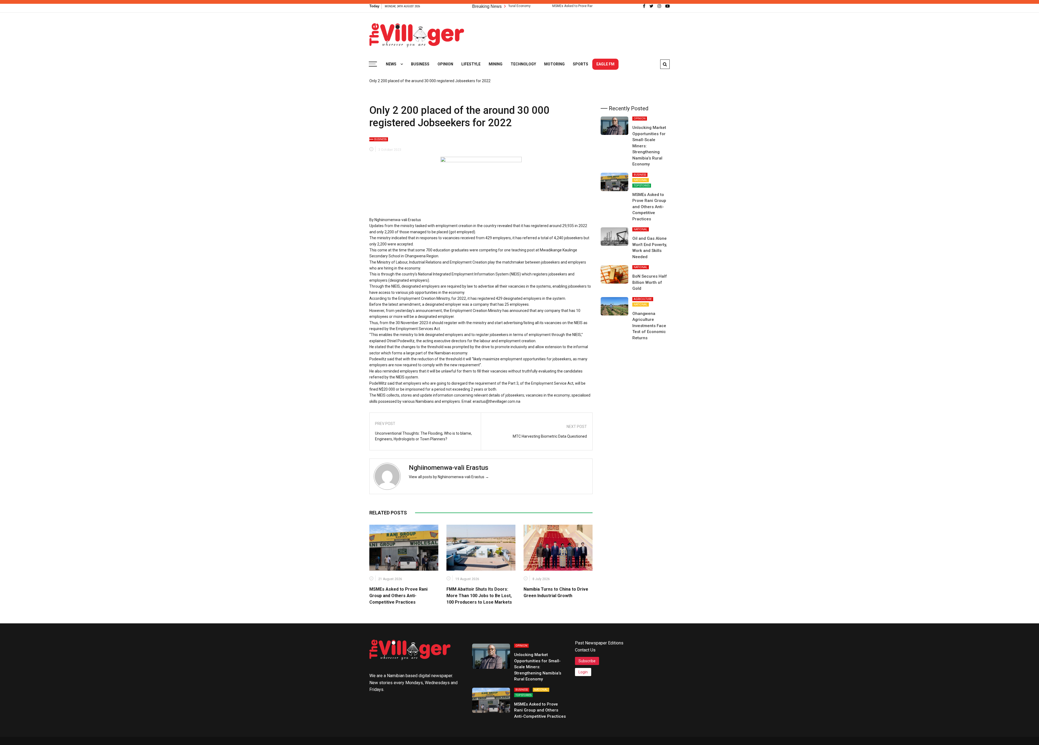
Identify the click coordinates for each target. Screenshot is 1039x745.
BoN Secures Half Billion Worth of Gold (649, 282)
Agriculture (643, 299)
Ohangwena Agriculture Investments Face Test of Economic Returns (649, 325)
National (640, 180)
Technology (523, 64)
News (391, 64)
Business (420, 64)
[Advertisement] (571, 32)
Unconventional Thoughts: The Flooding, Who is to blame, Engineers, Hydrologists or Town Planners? (423, 436)
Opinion (445, 64)
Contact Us (585, 650)
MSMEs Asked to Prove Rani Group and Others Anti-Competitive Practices (572, 6)
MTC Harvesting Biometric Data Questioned (550, 436)
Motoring (554, 64)
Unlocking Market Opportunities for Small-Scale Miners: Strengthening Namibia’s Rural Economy (537, 666)
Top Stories (642, 185)
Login (583, 672)
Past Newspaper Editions (599, 643)
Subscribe (587, 661)
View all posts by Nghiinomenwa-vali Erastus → (449, 477)
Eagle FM (605, 64)
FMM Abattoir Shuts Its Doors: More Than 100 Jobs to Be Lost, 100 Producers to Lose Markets (479, 596)
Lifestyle (471, 64)
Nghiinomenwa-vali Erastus (448, 467)
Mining (495, 64)
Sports (580, 64)
